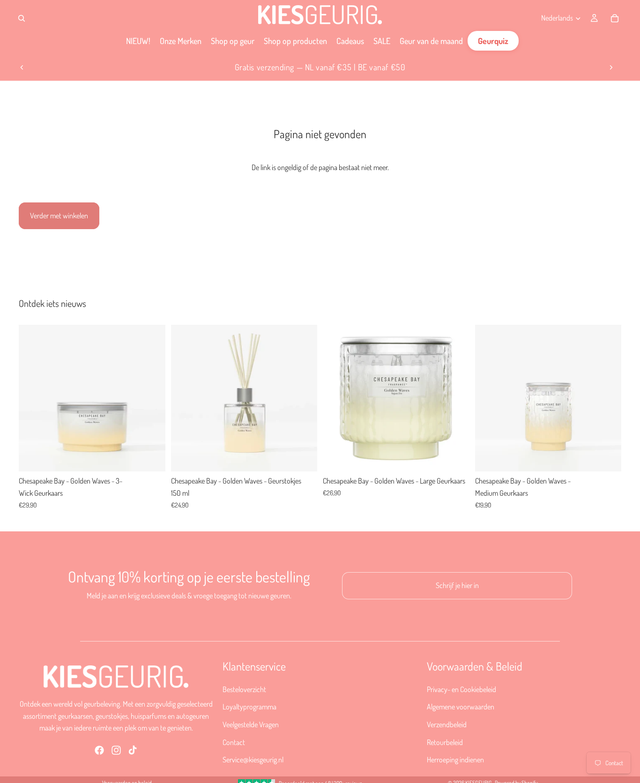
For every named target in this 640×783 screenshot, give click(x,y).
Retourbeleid (445, 741)
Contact (234, 741)
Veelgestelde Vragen (251, 724)
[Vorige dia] (22, 67)
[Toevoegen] (150, 457)
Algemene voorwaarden (460, 706)
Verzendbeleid (447, 724)
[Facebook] (99, 749)
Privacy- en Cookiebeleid (461, 689)
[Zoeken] (21, 18)
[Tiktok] (132, 749)
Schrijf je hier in (457, 585)
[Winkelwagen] (614, 18)
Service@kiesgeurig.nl (253, 759)
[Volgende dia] (611, 67)
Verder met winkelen (59, 215)
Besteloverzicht (244, 689)
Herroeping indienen (455, 759)
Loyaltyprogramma (249, 706)
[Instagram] (116, 749)
